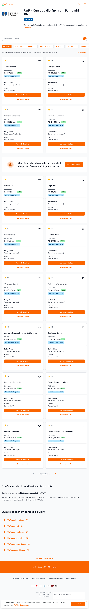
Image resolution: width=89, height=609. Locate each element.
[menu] (84, 4)
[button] (44, 38)
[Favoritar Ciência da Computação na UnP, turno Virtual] (83, 110)
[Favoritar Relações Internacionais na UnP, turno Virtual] (83, 278)
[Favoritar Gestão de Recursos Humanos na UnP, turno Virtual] (83, 425)
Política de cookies (38, 578)
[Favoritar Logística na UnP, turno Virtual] (83, 180)
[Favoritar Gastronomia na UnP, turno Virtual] (39, 229)
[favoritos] (78, 4)
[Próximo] (55, 473)
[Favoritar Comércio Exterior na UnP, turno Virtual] (39, 278)
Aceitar (78, 604)
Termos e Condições (56, 578)
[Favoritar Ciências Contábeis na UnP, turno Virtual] (39, 110)
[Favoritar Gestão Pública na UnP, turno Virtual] (83, 229)
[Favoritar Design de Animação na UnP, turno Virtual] (39, 376)
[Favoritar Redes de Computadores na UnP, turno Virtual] (83, 376)
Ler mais (27, 28)
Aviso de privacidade (20, 578)
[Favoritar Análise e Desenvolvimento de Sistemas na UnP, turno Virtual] (39, 327)
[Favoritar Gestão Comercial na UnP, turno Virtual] (39, 425)
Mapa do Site (71, 578)
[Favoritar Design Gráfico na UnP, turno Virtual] (83, 61)
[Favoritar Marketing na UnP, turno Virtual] (39, 180)
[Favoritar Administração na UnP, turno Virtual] (39, 61)
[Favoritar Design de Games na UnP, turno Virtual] (83, 327)
